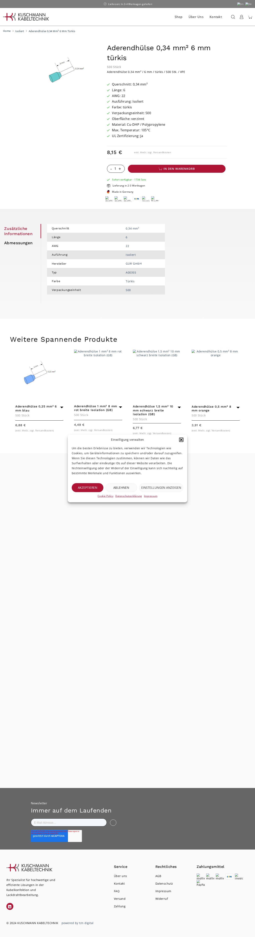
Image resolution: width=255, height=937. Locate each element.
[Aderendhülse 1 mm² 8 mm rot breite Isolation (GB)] (98, 373)
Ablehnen (121, 488)
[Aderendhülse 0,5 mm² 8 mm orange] (215, 373)
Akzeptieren (87, 488)
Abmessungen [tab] (18, 242)
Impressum (150, 496)
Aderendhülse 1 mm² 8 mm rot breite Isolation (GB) (95, 408)
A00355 (131, 272)
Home (7, 31)
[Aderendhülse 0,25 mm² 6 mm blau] (39, 373)
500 (128, 290)
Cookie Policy (105, 496)
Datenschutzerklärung (128, 496)
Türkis (130, 281)
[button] (181, 440)
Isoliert (19, 31)
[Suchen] (232, 17)
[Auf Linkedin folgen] (9, 906)
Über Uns (196, 17)
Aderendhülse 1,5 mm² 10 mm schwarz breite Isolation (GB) (153, 410)
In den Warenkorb (179, 169)
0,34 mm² (132, 228)
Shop (179, 17)
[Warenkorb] (250, 17)
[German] (248, 4)
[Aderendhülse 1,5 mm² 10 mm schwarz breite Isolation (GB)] (157, 373)
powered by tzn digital (78, 923)
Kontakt (216, 17)
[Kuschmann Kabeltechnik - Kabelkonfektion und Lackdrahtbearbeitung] (26, 17)
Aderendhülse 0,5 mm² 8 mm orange (211, 408)
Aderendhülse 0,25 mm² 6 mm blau (36, 408)
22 (127, 246)
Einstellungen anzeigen (161, 488)
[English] (240, 4)
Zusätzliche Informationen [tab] (18, 231)
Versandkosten (162, 152)
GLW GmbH (134, 263)
